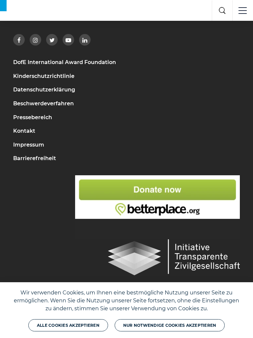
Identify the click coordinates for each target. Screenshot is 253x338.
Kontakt (24, 131)
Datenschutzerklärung (44, 89)
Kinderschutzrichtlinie (43, 76)
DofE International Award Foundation (64, 62)
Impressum (28, 145)
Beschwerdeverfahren (43, 103)
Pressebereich (32, 117)
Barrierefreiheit (34, 158)
